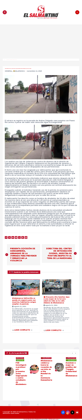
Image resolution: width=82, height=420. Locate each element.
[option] (16, 371)
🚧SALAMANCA (19, 71)
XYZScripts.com (53, 419)
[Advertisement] (41, 41)
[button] (72, 353)
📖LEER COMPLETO (21, 330)
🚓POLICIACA (71, 358)
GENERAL (8, 71)
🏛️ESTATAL (20, 360)
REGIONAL (20, 358)
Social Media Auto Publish (32, 419)
